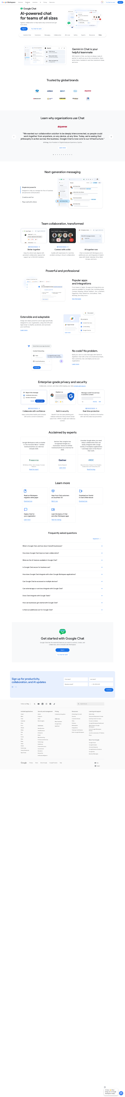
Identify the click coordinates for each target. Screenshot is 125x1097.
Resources (52, 2)
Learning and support (95, 711)
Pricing (45, 2)
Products (27, 2)
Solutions (20, 2)
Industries (35, 2)
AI (40, 2)
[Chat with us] (121, 1093)
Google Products (53, 762)
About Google (43, 762)
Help (61, 762)
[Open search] (102, 2)
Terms (36, 762)
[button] (121, 1093)
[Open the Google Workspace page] (9, 2)
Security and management (45, 711)
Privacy (31, 762)
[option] (27, 35)
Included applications (27, 711)
